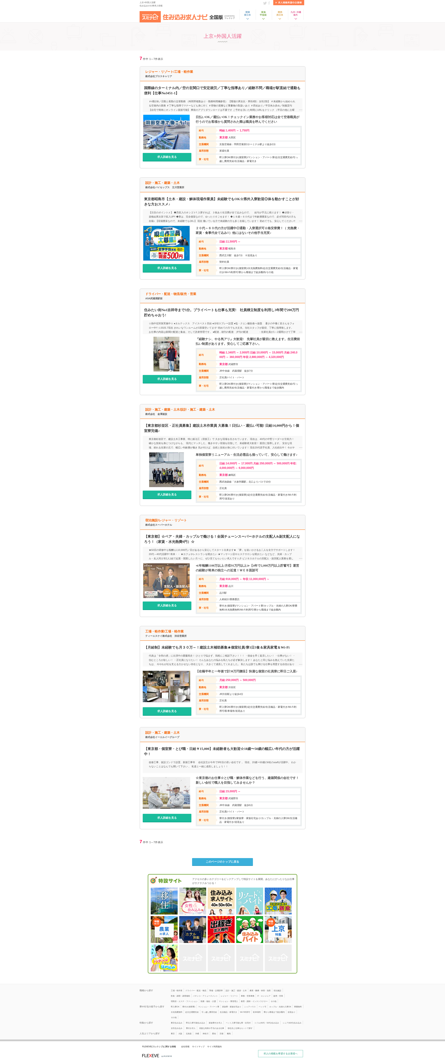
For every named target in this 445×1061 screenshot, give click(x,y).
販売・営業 (278, 996)
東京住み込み (176, 1023)
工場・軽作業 (176, 990)
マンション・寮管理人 (228, 1001)
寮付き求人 (191, 1028)
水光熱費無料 (176, 1012)
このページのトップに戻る (222, 861)
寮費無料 (298, 1007)
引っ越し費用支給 (209, 1012)
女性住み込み (176, 1028)
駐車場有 (257, 1012)
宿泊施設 (277, 990)
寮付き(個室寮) (188, 1007)
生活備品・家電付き (228, 1012)
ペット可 (262, 1007)
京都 (221, 1034)
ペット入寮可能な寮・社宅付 (238, 1023)
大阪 (180, 1034)
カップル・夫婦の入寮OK (280, 1007)
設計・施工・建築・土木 (236, 990)
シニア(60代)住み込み (292, 1023)
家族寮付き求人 (215, 1023)
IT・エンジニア (263, 996)
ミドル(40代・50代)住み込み (266, 1023)
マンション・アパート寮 (208, 1007)
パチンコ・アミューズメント (205, 996)
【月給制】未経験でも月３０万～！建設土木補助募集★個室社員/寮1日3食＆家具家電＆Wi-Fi (217, 647)
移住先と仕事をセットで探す (240, 1028)
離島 (229, 1034)
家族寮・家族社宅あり (231, 1007)
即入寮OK (175, 1007)
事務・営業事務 (247, 996)
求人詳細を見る (167, 156)
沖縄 (197, 1034)
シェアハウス (250, 1007)
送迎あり (291, 1012)
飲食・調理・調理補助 (180, 996)
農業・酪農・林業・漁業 (260, 990)
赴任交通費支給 (192, 1012)
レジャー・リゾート (229, 996)
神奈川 (205, 1034)
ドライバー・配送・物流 (195, 990)
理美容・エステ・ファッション (184, 1001)
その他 (273, 1001)
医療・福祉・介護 (208, 1001)
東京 (173, 1034)
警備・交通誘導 (216, 990)
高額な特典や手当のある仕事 (211, 1028)
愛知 (214, 1034)
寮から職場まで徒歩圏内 (274, 1012)
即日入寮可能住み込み (195, 1023)
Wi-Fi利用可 (245, 1012)
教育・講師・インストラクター (254, 1001)
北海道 (189, 1034)
